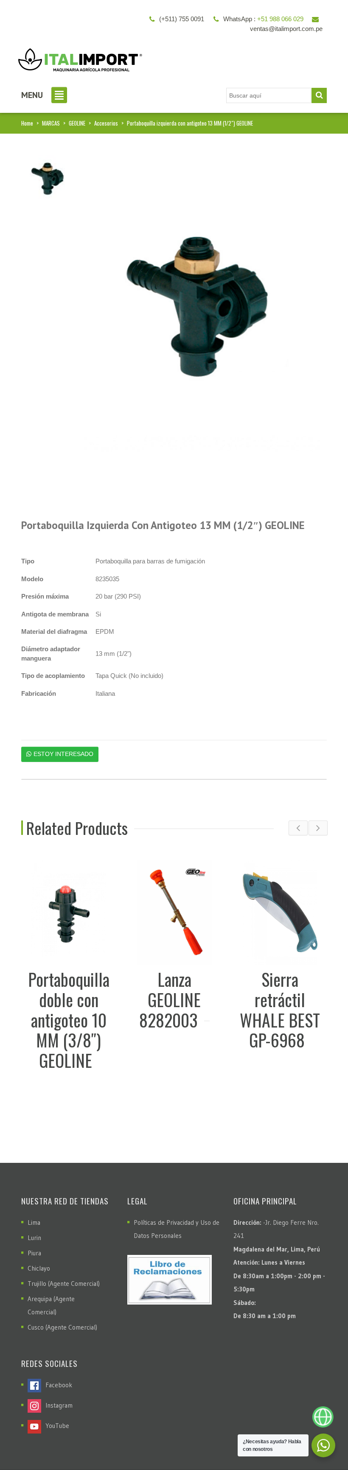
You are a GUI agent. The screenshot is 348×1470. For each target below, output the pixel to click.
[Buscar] (319, 95)
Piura (34, 1253)
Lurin (34, 1238)
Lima (34, 1222)
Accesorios (106, 123)
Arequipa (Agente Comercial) (51, 1305)
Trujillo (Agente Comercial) (64, 1284)
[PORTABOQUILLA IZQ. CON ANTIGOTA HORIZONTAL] (48, 181)
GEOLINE (77, 123)
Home (27, 123)
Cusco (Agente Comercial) (62, 1327)
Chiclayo (39, 1268)
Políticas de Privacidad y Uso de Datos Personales (176, 1229)
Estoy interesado (63, 753)
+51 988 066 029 (280, 18)
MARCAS (51, 123)
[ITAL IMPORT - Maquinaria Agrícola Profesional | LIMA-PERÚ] (78, 57)
